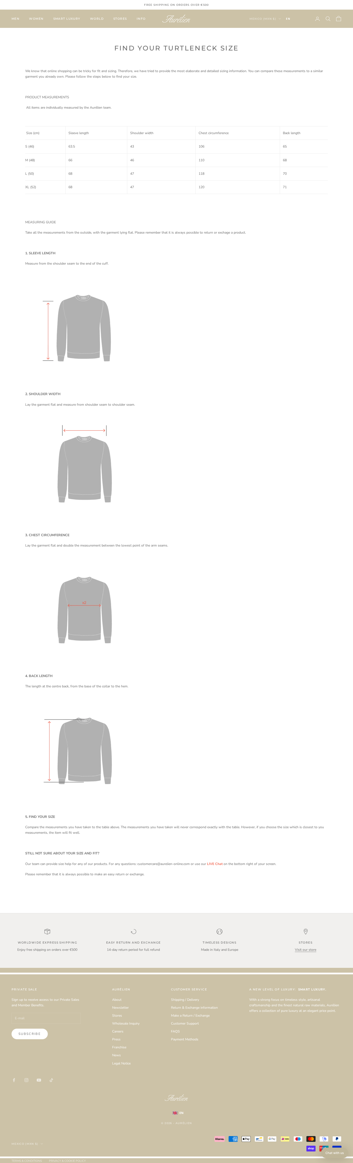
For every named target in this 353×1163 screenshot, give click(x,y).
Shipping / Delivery (185, 999)
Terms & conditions (27, 1160)
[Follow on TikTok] (51, 1080)
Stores (120, 18)
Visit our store (305, 949)
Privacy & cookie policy (67, 1160)
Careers (117, 1031)
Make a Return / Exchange (190, 1015)
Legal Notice (121, 1063)
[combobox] (295, 18)
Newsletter (120, 1007)
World (97, 18)
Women (36, 18)
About (117, 999)
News (116, 1055)
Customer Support (185, 1023)
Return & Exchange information (194, 1007)
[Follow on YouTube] (39, 1080)
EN (288, 18)
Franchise (119, 1047)
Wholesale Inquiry (126, 1023)
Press (116, 1039)
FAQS (175, 1031)
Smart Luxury (66, 18)
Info (141, 18)
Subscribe (29, 1034)
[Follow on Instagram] (26, 1080)
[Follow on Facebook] (14, 1080)
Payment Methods (184, 1039)
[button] (334, 1153)
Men (15, 18)
